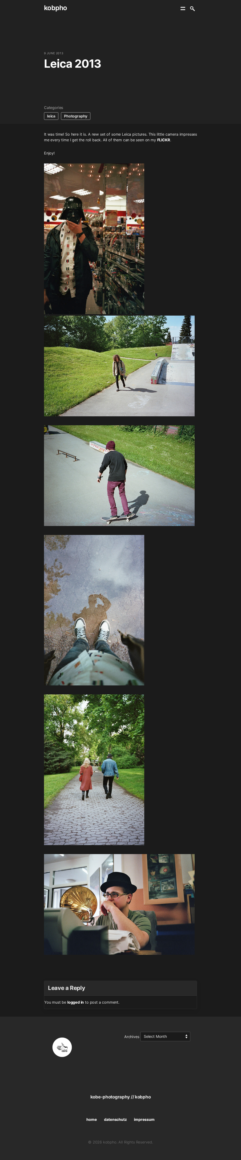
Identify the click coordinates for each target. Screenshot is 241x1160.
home (91, 1119)
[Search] (192, 8)
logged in (75, 1002)
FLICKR (163, 140)
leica (51, 116)
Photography (75, 116)
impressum (144, 1119)
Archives (131, 1036)
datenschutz (115, 1119)
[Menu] (183, 8)
